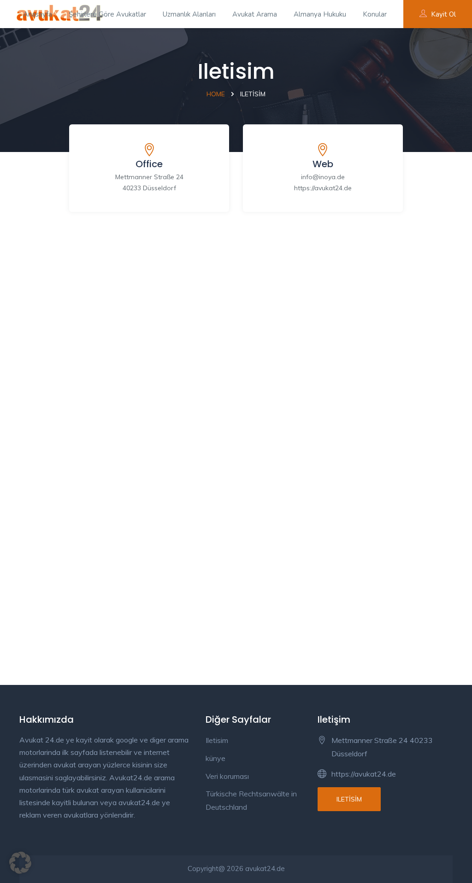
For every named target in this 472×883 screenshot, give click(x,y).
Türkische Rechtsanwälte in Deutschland (251, 800)
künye (215, 758)
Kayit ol (443, 14)
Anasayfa (37, 14)
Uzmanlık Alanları (189, 14)
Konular (375, 14)
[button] (20, 862)
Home (215, 94)
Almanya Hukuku (320, 14)
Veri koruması (227, 776)
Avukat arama (254, 14)
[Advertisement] (236, 315)
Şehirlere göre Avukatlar (107, 14)
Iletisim (217, 740)
